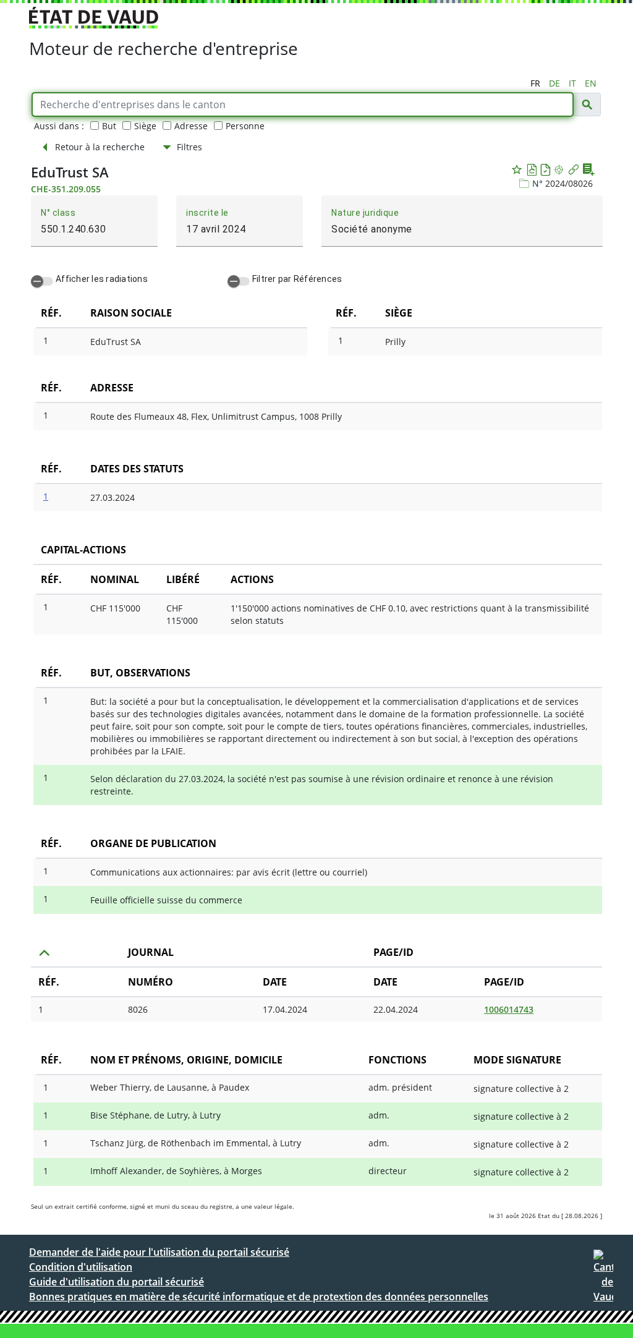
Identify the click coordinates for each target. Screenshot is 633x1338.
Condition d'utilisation (80, 1267)
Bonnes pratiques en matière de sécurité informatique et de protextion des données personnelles (258, 1296)
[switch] (42, 281)
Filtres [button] (189, 147)
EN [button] (591, 83)
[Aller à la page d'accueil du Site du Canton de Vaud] (93, 17)
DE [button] (554, 83)
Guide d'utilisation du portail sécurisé (116, 1282)
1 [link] (40, 1009)
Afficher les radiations (102, 279)
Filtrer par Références (297, 279)
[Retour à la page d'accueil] (603, 1280)
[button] (586, 104)
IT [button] (572, 83)
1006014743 (508, 1009)
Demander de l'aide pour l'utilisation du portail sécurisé (159, 1252)
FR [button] (535, 83)
